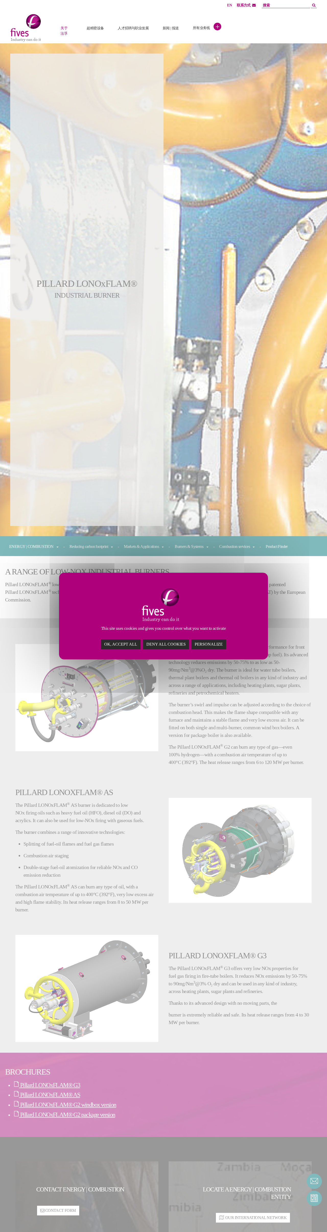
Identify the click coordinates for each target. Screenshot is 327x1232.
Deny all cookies (166, 644)
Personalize (209, 644)
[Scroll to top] (314, 1219)
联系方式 (244, 5)
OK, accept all (120, 644)
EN (229, 5)
